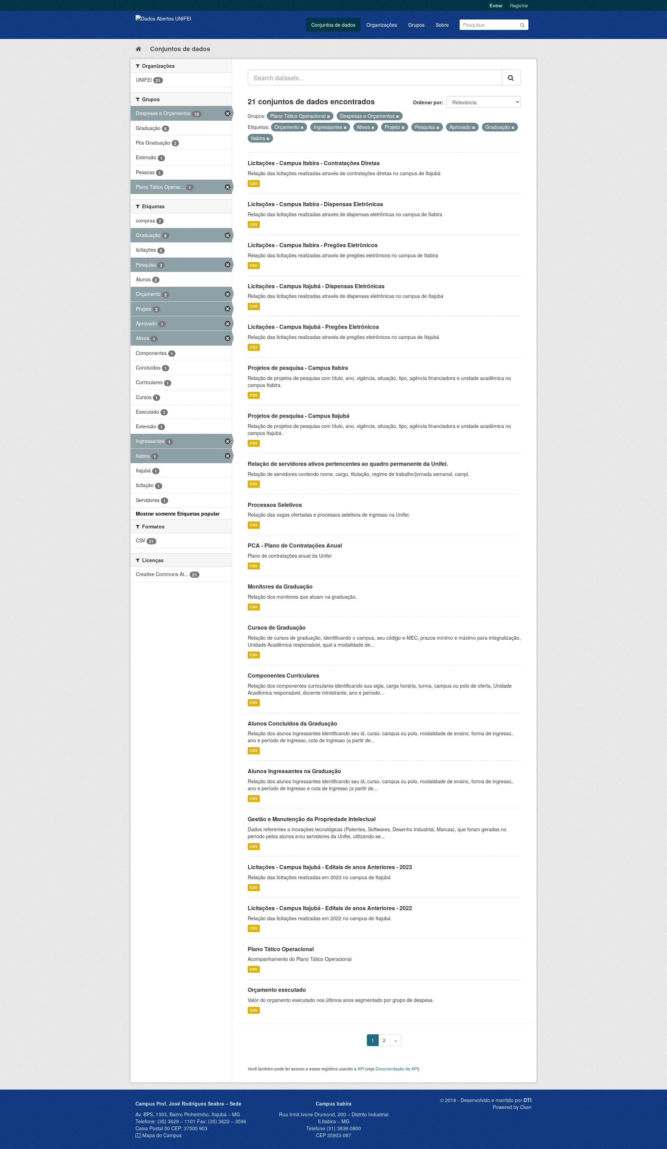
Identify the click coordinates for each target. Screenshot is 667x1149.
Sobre (442, 24)
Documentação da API (397, 1068)
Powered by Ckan (512, 1106)
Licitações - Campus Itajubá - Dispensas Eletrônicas (316, 286)
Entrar (496, 5)
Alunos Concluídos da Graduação (292, 723)
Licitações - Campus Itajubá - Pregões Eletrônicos (313, 327)
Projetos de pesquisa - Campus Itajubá (298, 416)
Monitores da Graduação (280, 586)
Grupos (416, 24)
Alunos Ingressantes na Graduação (294, 771)
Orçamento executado (277, 990)
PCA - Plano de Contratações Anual (295, 545)
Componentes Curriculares (283, 675)
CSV (253, 183)
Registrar (519, 5)
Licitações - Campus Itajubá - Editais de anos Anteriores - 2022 (330, 908)
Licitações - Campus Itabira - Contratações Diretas (314, 163)
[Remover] (328, 116)
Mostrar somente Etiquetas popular (178, 513)
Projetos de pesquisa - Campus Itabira (298, 368)
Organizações (382, 24)
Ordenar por (427, 102)
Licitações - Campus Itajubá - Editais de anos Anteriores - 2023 (330, 867)
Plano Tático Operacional (281, 949)
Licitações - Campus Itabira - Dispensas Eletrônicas (315, 204)
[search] (511, 78)
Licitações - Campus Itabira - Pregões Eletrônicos (313, 245)
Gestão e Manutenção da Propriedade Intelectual (312, 819)
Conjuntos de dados (333, 24)
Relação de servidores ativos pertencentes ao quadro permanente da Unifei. (348, 464)
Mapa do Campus (162, 1135)
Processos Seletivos (275, 505)
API (360, 1068)
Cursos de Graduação (277, 627)
